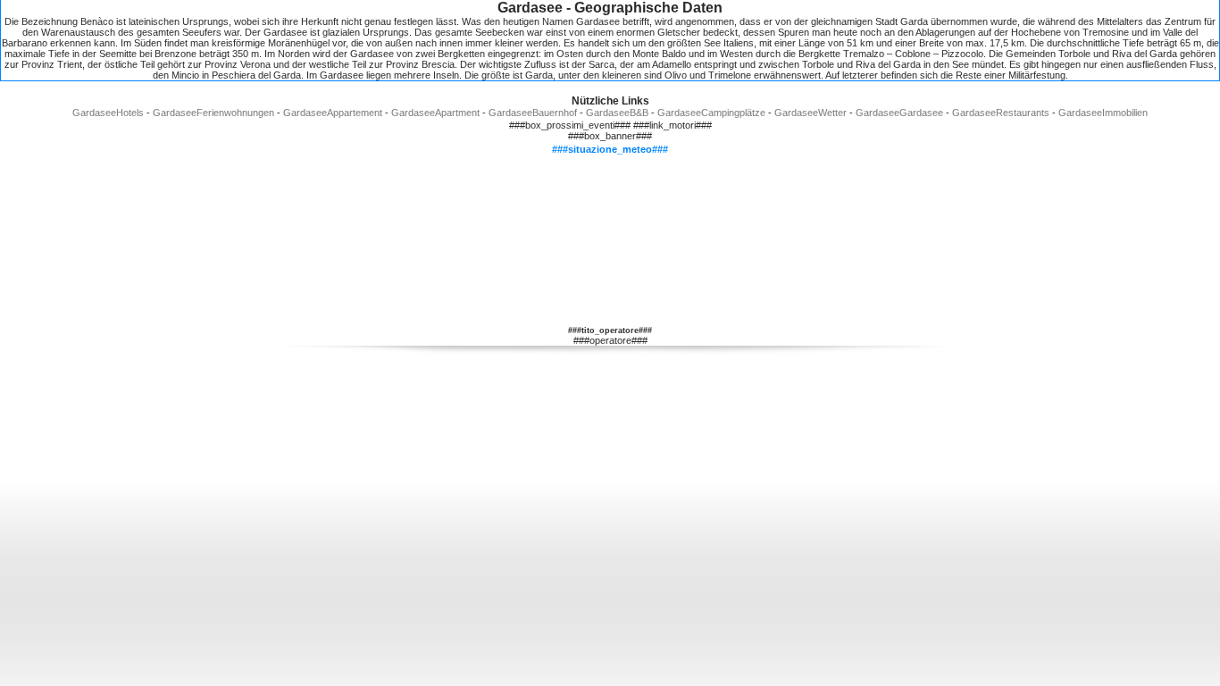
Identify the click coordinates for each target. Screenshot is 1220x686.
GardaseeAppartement (332, 112)
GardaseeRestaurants (1000, 112)
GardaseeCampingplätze (711, 112)
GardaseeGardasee (899, 112)
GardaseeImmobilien (1103, 112)
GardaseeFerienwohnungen (213, 112)
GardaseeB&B (617, 112)
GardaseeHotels (108, 112)
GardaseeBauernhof (533, 112)
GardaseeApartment (435, 112)
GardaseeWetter (810, 112)
